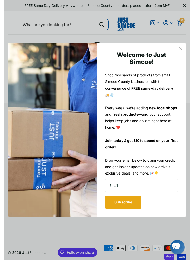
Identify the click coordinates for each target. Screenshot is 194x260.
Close (180, 48)
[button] (177, 247)
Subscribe (123, 202)
